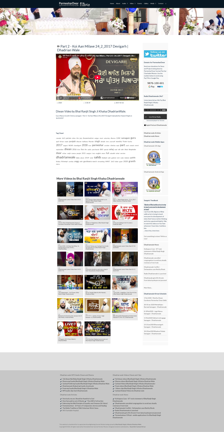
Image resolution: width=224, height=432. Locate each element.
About (118, 3)
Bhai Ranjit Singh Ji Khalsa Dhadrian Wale (128, 424)
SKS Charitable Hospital (70, 410)
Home (112, 3)
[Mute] (161, 110)
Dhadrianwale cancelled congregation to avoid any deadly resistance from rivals (155, 260)
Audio (124, 3)
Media (152, 3)
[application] (155, 110)
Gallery (146, 3)
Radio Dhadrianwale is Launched (155, 274)
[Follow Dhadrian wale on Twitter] (160, 424)
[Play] (145, 110)
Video (132, 3)
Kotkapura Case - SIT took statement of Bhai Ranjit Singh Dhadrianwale (154, 251)
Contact (160, 3)
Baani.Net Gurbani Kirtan (138, 427)
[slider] (164, 110)
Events (139, 3)
